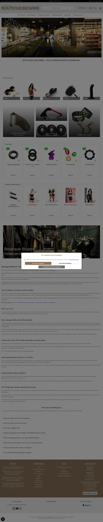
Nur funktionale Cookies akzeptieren (52, 267)
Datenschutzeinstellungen (65, 263)
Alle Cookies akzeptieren (38, 263)
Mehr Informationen (74, 259)
